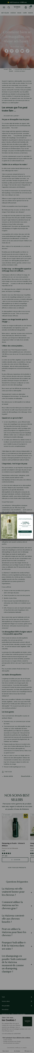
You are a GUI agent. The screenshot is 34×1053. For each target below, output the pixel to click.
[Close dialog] (32, 515)
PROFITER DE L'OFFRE (25, 531)
